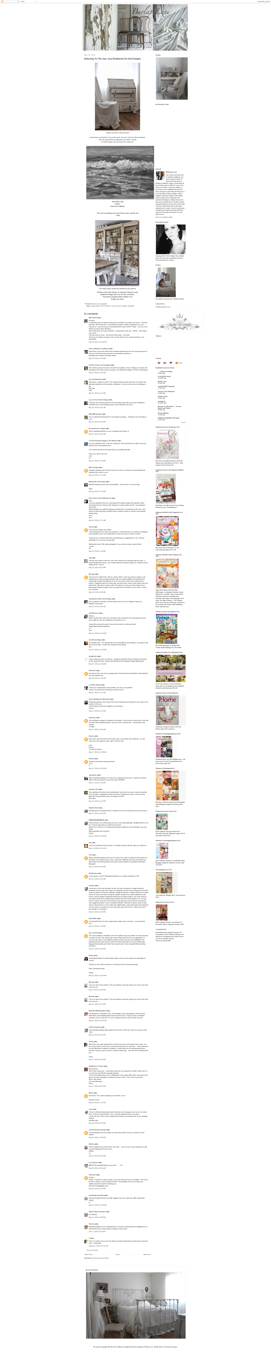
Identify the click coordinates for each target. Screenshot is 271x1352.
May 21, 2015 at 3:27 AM (97, 692)
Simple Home (93, 808)
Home (118, 1254)
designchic (93, 656)
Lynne (91, 527)
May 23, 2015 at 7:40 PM (97, 926)
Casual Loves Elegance (166, 391)
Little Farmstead (95, 1027)
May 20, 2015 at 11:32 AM (97, 649)
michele (91, 885)
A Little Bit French (164, 376)
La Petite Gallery (95, 685)
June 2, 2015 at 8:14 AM (97, 1231)
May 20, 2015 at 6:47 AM (97, 407)
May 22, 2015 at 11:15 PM (97, 848)
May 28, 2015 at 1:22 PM (97, 1102)
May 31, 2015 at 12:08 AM (97, 1205)
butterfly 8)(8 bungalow (166, 386)
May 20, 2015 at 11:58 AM (97, 664)
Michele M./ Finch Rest (97, 482)
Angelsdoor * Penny (96, 1066)
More (180, 363)
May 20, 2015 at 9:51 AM (97, 606)
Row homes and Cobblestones (100, 498)
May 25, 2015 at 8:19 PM (97, 1004)
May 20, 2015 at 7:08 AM (97, 461)
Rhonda (92, 574)
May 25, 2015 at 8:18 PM (97, 990)
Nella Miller (93, 918)
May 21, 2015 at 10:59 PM (97, 836)
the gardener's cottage (97, 428)
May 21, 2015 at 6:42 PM (97, 813)
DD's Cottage (93, 467)
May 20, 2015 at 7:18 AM (97, 491)
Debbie (91, 1144)
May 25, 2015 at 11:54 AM (97, 975)
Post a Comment (92, 1250)
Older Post (146, 1254)
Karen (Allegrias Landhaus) (99, 348)
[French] (164, 363)
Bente (91, 1093)
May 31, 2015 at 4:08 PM (97, 1217)
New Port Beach (106, 306)
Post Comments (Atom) (101, 1258)
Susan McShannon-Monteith (99, 699)
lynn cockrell (93, 933)
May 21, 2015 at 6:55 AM (97, 729)
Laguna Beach (95, 306)
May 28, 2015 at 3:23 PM (97, 1123)
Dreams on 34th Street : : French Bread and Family (169, 407)
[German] (170, 363)
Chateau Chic (163, 396)
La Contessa (93, 1162)
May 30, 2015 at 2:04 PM (97, 1188)
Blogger (174, 1347)
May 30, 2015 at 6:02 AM (97, 1156)
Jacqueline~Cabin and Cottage (100, 599)
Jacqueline (93, 775)
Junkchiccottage (95, 640)
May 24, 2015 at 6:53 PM (97, 949)
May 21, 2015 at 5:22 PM (97, 801)
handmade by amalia (96, 1195)
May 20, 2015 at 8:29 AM (97, 567)
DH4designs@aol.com (163, 307)
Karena (91, 736)
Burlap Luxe (95, 304)
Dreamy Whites (163, 413)
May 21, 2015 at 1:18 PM (97, 783)
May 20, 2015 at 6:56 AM (97, 434)
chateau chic (93, 789)
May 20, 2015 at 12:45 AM (97, 342)
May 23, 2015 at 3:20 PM (97, 912)
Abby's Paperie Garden (97, 1211)
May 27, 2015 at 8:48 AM (97, 1059)
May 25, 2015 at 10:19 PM (97, 1020)
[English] (158, 363)
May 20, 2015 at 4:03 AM (97, 372)
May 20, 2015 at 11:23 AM (97, 633)
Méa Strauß (93, 317)
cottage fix (162, 401)
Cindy (91, 1041)
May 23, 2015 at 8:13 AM (97, 879)
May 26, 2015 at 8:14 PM (97, 1035)
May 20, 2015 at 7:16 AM (97, 475)
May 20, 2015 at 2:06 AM (97, 358)
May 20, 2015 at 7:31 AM (97, 520)
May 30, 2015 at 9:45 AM (97, 1168)
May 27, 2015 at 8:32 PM (97, 1086)
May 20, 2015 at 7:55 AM (97, 551)
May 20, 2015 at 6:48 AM (97, 422)
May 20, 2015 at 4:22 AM (97, 393)
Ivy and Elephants (95, 379)
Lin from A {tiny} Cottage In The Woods (103, 441)
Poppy (91, 955)
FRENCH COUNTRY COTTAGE (168, 418)
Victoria (91, 1224)
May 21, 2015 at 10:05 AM (97, 752)
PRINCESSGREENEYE (96, 820)
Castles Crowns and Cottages (99, 365)
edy (90, 558)
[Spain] (176, 363)
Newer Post (88, 1254)
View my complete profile (164, 217)
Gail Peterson (94, 613)
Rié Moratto (93, 873)
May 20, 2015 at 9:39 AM (97, 592)
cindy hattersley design (97, 1130)
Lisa (90, 855)
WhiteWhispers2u (95, 414)
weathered (131, 306)
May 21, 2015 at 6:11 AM (97, 711)
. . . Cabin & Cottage (165, 371)
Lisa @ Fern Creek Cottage (98, 400)
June (90, 1109)
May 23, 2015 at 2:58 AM (97, 866)
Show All (183, 422)
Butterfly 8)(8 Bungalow (97, 1011)
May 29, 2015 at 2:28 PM (97, 1137)
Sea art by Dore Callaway (119, 306)
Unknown (92, 670)
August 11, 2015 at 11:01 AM (98, 1246)
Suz (90, 842)
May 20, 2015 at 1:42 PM (97, 678)
